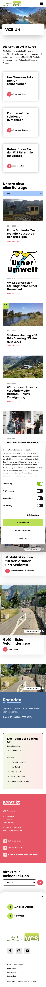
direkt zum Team (19, 94)
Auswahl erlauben (23, 530)
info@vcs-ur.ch (15, 830)
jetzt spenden (18, 166)
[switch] (40, 491)
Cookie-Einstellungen (15, 965)
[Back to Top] (42, 896)
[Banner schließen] (42, 446)
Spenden (19, 915)
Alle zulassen (23, 522)
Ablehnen (23, 538)
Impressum (11, 972)
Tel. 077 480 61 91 (15, 848)
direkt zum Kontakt (20, 130)
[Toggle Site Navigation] (41, 3)
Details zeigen (33, 515)
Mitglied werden (23, 906)
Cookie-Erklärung (13, 968)
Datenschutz (12, 976)
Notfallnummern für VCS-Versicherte (23, 855)
